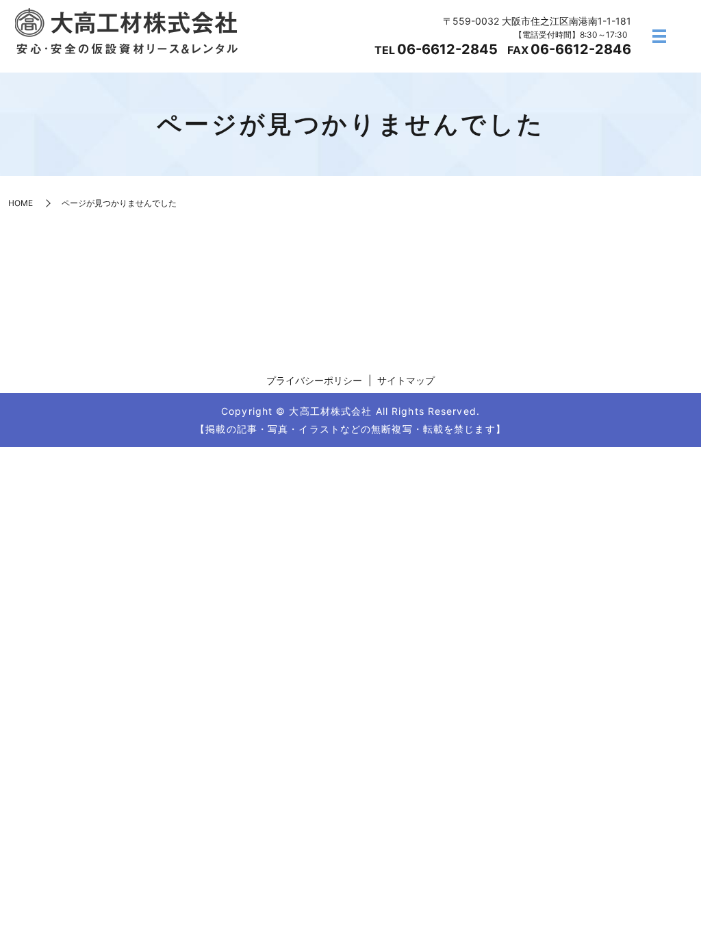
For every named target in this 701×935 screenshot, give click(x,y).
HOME (20, 203)
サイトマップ (406, 380)
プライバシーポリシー (314, 380)
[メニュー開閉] (659, 36)
